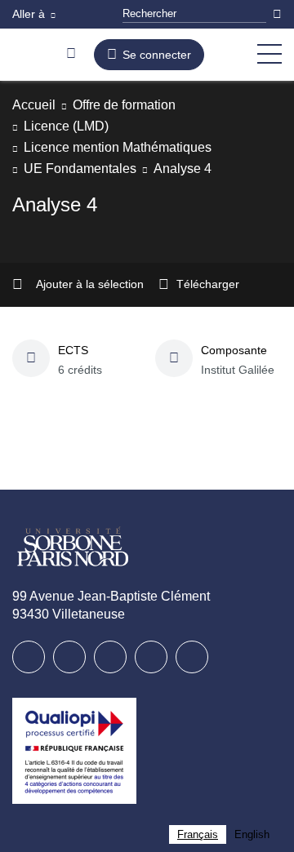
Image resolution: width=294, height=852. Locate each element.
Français (197, 834)
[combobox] (197, 834)
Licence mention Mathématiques (128, 147)
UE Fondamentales (83, 168)
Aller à (30, 13)
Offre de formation (136, 105)
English (252, 834)
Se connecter (156, 54)
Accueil (35, 105)
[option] (252, 834)
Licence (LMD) (69, 126)
